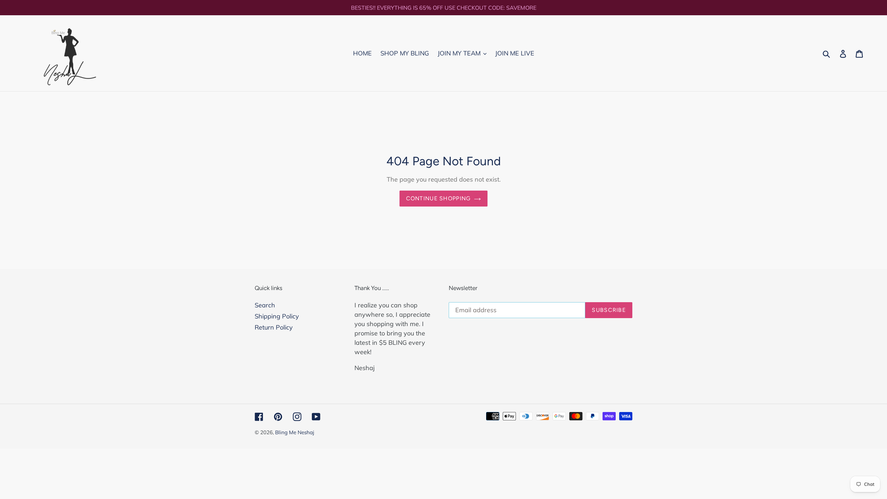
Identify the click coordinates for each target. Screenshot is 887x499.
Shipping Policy (277, 316)
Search (265, 305)
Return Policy (274, 327)
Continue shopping (438, 198)
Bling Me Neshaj (294, 432)
